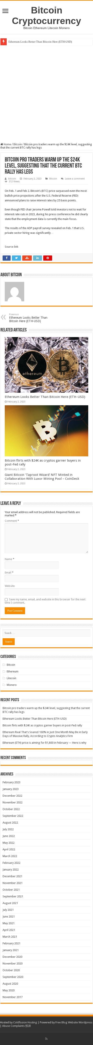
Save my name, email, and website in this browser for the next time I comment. (45, 601)
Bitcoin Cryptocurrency (46, 15)
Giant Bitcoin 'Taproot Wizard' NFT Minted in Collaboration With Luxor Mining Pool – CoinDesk (42, 477)
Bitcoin (17, 144)
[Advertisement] (46, 94)
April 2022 (9, 849)
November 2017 (12, 997)
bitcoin (12, 178)
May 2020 (8, 990)
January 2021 (11, 950)
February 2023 (11, 782)
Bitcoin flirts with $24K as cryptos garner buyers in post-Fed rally (42, 725)
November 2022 (12, 802)
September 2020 (13, 977)
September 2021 (13, 896)
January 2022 (11, 869)
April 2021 (9, 930)
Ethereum (12, 671)
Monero (12, 684)
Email (9, 572)
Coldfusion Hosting (25, 1022)
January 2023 (11, 789)
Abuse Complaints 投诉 (16, 1025)
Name (9, 559)
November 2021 (12, 883)
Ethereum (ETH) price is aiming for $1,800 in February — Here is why (44, 742)
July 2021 (8, 909)
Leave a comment (75, 178)
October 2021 (11, 889)
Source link (11, 246)
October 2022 (11, 809)
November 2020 (12, 963)
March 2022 (10, 856)
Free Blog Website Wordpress (73, 1022)
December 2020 (12, 956)
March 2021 (10, 936)
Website (10, 586)
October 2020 (11, 970)
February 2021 (11, 943)
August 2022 (10, 822)
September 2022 (13, 815)
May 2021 (8, 923)
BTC (44, 190)
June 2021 (9, 916)
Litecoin (11, 678)
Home (7, 144)
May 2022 (8, 842)
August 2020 (10, 983)
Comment (12, 520)
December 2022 (12, 795)
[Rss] (46, 1038)
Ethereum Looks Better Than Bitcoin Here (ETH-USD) (40, 41)
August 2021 (10, 903)
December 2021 (12, 876)
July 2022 (8, 829)
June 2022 (9, 836)
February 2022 (11, 862)
